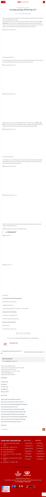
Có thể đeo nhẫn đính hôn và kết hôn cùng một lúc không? (13, 414)
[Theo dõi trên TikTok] (17, 486)
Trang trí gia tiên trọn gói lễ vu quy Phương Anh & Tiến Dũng (13, 419)
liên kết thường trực (35, 338)
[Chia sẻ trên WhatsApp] (17, 333)
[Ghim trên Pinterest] (26, 333)
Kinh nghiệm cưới (26, 7)
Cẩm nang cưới (19, 7)
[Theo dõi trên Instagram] (15, 486)
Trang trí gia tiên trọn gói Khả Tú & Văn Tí (9, 406)
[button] (3, 2)
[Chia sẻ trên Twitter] (22, 333)
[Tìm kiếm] (44, 2)
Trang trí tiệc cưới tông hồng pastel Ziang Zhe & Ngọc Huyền (13, 411)
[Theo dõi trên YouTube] (22, 486)
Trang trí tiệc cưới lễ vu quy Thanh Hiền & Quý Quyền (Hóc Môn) (14, 416)
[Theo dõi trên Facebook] (12, 486)
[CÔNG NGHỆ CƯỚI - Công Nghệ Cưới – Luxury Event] (23, 2)
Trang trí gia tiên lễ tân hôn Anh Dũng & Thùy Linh (11, 421)
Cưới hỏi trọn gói (4, 386)
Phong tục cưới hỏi (5, 391)
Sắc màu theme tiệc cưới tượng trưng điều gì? (33, 352)
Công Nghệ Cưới (28, 13)
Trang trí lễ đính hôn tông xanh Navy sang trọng (10, 399)
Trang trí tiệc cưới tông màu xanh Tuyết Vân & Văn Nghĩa (12, 409)
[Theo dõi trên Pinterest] (20, 486)
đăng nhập (8, 361)
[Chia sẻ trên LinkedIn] (29, 333)
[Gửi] (44, 429)
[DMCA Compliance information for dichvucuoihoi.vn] (30, 486)
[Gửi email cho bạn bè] (24, 333)
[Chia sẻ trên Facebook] (19, 333)
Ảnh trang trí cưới (4, 381)
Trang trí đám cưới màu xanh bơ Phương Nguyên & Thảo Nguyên (14, 404)
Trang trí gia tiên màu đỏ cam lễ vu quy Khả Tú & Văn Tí (12, 401)
